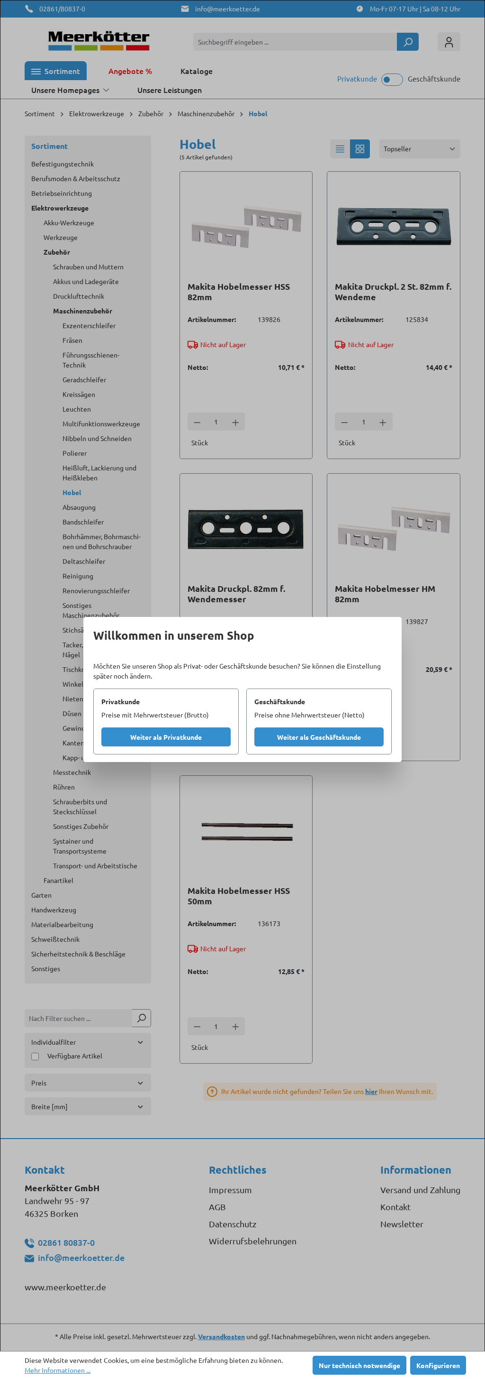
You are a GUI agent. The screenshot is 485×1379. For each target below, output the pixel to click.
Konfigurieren (438, 1365)
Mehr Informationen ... (57, 1370)
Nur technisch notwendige (359, 1365)
